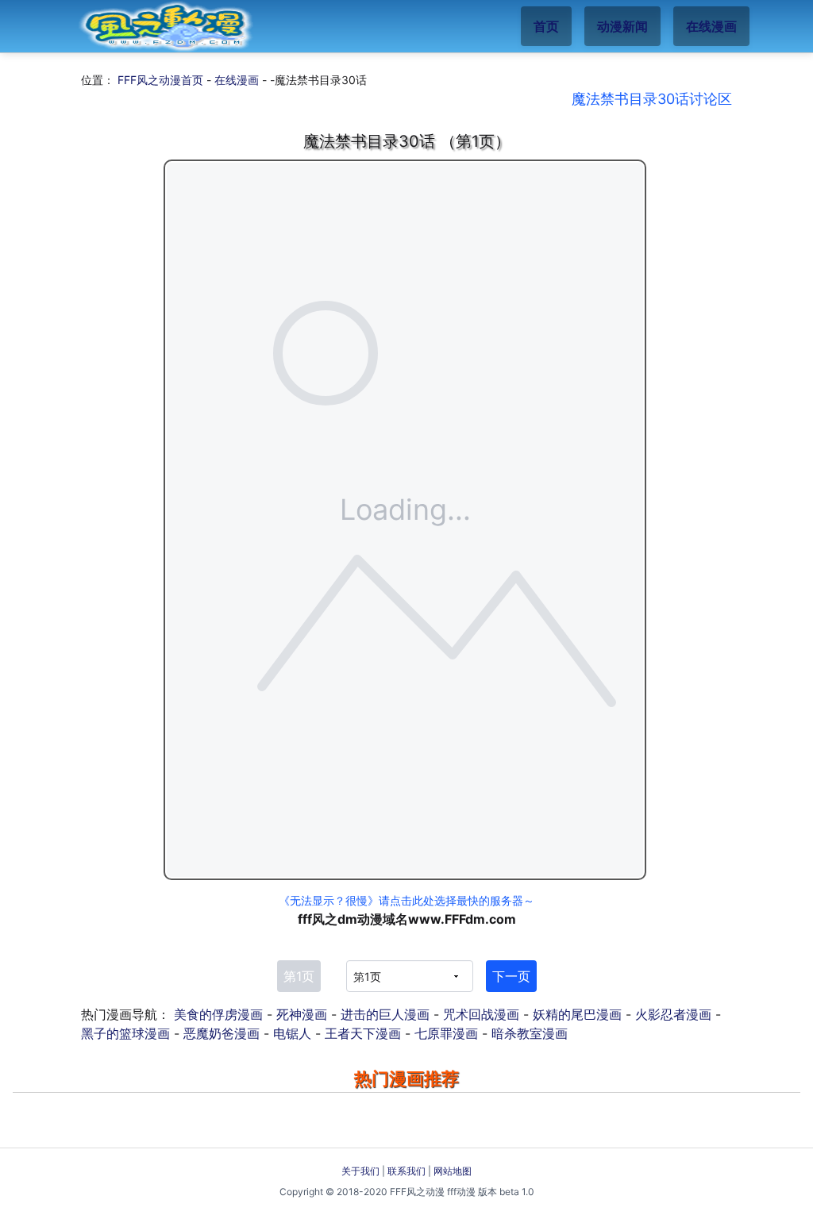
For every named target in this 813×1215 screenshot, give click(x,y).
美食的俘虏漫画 (218, 1014)
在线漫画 (711, 26)
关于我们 (360, 1171)
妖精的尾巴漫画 (577, 1014)
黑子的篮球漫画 (125, 1033)
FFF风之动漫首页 (160, 80)
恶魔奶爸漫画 (221, 1033)
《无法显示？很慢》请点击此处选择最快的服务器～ (406, 900)
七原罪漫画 (446, 1033)
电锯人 (292, 1033)
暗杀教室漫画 (529, 1033)
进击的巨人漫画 (385, 1014)
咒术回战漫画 (481, 1014)
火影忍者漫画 (673, 1014)
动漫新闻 (622, 26)
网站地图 (452, 1171)
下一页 (511, 976)
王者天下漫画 (363, 1033)
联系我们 (406, 1171)
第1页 (298, 976)
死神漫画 (301, 1014)
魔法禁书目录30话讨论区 (652, 98)
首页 (546, 26)
